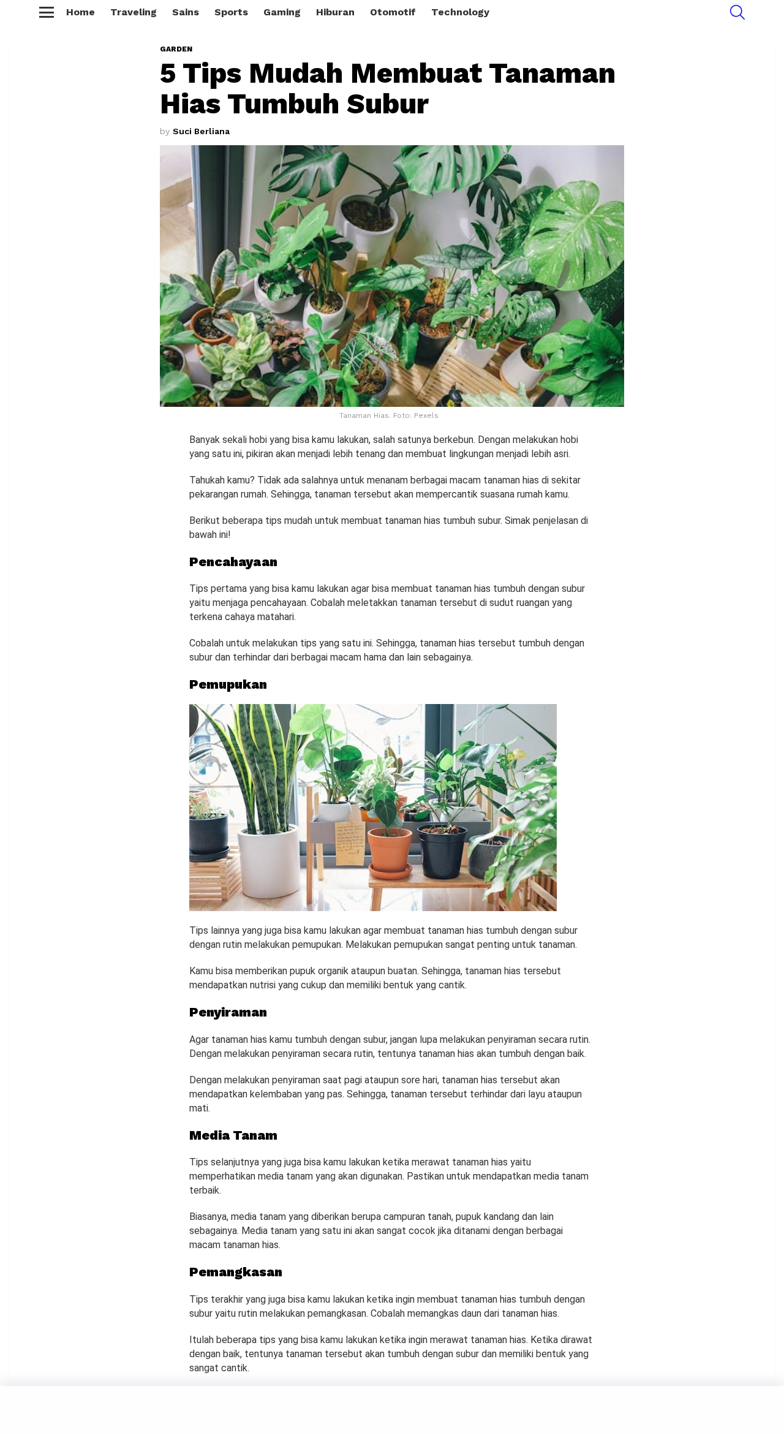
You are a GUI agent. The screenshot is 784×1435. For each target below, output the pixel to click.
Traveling (133, 12)
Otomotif (393, 12)
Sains (185, 12)
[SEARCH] (737, 12)
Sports (231, 12)
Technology (460, 12)
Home (80, 12)
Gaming (282, 12)
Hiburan (335, 12)
